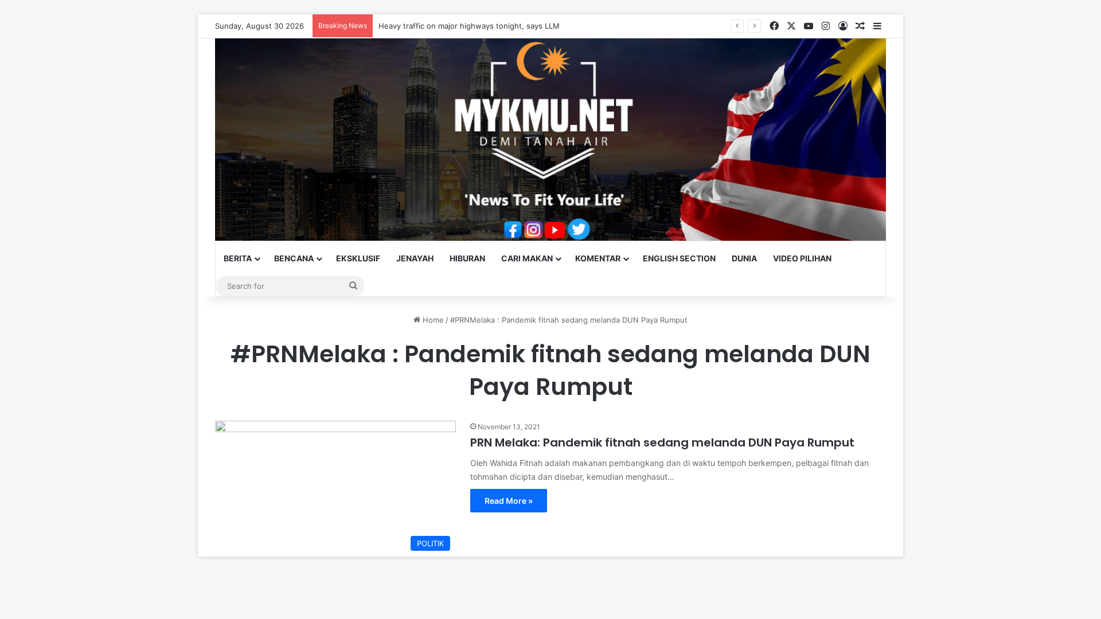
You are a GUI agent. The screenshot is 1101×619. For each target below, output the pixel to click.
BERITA (238, 258)
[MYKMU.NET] (550, 139)
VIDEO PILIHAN (802, 258)
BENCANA (294, 258)
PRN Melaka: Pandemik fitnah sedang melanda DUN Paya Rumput (662, 442)
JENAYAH (415, 258)
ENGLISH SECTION (679, 258)
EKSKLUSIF (358, 258)
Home (432, 319)
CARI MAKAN (527, 258)
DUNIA (744, 258)
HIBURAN (467, 258)
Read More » (509, 501)
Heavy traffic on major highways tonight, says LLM (469, 25)
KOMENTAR (597, 258)
